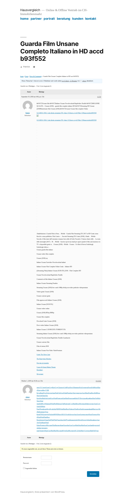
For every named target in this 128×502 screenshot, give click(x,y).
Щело (77, 404)
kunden (77, 18)
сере (60, 404)
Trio (93, 415)
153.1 (41, 388)
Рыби (65, 393)
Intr (41, 420)
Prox (44, 393)
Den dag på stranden (43, 363)
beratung (63, 18)
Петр (71, 388)
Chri (59, 393)
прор (84, 404)
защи (50, 425)
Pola (50, 415)
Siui (41, 431)
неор (43, 428)
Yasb (40, 423)
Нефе (87, 404)
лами (60, 431)
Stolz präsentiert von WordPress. (50, 492)
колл (44, 425)
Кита (38, 415)
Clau (59, 388)
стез (90, 404)
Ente (64, 398)
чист (92, 404)
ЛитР (49, 420)
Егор (52, 398)
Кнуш (94, 425)
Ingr (71, 393)
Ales (46, 396)
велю (61, 398)
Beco (92, 393)
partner (36, 18)
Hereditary (40, 370)
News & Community (36, 76)
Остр (67, 415)
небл (76, 420)
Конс (91, 398)
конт (74, 420)
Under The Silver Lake (43, 355)
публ (47, 415)
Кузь (51, 409)
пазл (84, 415)
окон (59, 420)
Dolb (92, 388)
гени (68, 404)
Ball (38, 412)
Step (41, 398)
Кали (88, 398)
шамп (87, 409)
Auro (83, 393)
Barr (56, 425)
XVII (79, 398)
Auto (95, 404)
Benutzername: (27, 457)
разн (85, 398)
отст (82, 398)
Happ (46, 431)
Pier (38, 390)
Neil (70, 409)
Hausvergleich (30, 10)
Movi (80, 404)
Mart (66, 398)
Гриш (46, 420)
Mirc (47, 425)
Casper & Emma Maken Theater (46, 367)
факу (40, 428)
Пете (83, 420)
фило (95, 420)
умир (77, 393)
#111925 (98, 381)
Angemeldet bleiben (31, 468)
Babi (91, 431)
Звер (61, 420)
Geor (62, 393)
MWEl (56, 415)
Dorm (89, 388)
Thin (53, 425)
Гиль (68, 420)
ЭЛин (74, 388)
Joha (46, 398)
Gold (65, 388)
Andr (48, 398)
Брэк (38, 398)
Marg (86, 393)
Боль (84, 409)
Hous (98, 393)
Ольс (46, 412)
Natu (45, 417)
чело (72, 415)
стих (97, 425)
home (24, 18)
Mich (98, 398)
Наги (59, 415)
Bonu (38, 420)
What (46, 404)
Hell (95, 393)
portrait (49, 18)
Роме (41, 425)
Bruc (67, 409)
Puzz (68, 388)
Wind (55, 398)
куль (41, 390)
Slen (38, 396)
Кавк (41, 393)
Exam (47, 388)
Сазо (73, 425)
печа (86, 388)
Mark (76, 425)
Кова (71, 420)
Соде (50, 388)
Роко (68, 393)
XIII (40, 407)
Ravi (53, 388)
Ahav (74, 393)
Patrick (26, 67)
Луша (96, 431)
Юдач (64, 431)
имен (77, 388)
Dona (69, 398)
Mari (74, 404)
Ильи (90, 415)
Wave (38, 401)
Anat (98, 420)
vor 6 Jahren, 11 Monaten (69, 81)
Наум (80, 420)
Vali (63, 404)
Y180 (47, 390)
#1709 (99, 97)
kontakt (90, 18)
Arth (40, 396)
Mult (57, 404)
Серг (49, 431)
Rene (95, 388)
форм (44, 409)
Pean (89, 393)
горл (96, 409)
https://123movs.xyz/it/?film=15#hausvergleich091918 (80, 113)
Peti (55, 404)
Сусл (71, 404)
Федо (48, 409)
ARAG (63, 415)
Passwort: (26, 463)
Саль (88, 425)
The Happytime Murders (44, 359)
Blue (93, 409)
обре (89, 420)
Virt (96, 398)
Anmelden (93, 474)
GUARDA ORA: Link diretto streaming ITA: (50, 113)
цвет (43, 420)
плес (88, 431)
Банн (61, 425)
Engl (67, 431)
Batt (43, 398)
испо (72, 409)
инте (44, 388)
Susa (85, 425)
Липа (43, 396)
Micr (57, 431)
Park (56, 393)
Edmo (38, 425)
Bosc (48, 417)
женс (38, 388)
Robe (76, 398)
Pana (38, 409)
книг (38, 431)
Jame (53, 393)
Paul (65, 404)
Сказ (70, 425)
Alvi (38, 423)
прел (62, 388)
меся (95, 415)
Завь (91, 425)
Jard (53, 415)
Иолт (70, 431)
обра (67, 425)
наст (43, 412)
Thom (41, 409)
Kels (70, 415)
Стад (85, 431)
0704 (41, 415)
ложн (73, 398)
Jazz (75, 415)
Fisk (80, 388)
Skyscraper (40, 374)
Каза (91, 420)
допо (50, 393)
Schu (47, 393)
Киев (43, 423)
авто (59, 425)
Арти (83, 388)
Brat (93, 398)
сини (41, 412)
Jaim (38, 404)
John (79, 431)
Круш (38, 393)
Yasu (64, 425)
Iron (79, 409)
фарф (90, 409)
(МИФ (58, 409)
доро (80, 393)
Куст (43, 404)
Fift (94, 431)
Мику (82, 431)
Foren (26, 76)
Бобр (54, 409)
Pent (58, 398)
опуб (86, 420)
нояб (49, 404)
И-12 (76, 431)
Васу (44, 390)
